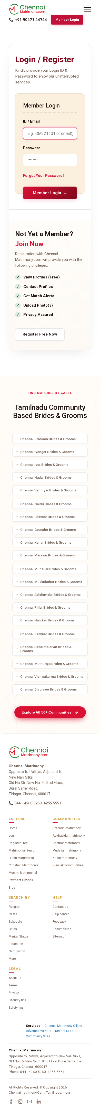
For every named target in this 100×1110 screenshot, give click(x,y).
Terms (13, 985)
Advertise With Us (38, 1031)
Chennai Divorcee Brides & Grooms (48, 689)
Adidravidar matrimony (69, 835)
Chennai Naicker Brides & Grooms (47, 620)
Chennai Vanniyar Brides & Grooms (48, 490)
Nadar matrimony (65, 858)
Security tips (17, 1000)
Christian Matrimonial (24, 865)
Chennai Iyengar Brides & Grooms (47, 452)
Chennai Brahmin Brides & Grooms (48, 439)
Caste (13, 914)
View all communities (68, 865)
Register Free (18, 843)
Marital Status (18, 936)
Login (12, 835)
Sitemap (58, 936)
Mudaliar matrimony (67, 850)
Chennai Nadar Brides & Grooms (46, 477)
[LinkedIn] (38, 1101)
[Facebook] (11, 1101)
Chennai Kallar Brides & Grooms (45, 542)
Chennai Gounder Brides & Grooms (48, 529)
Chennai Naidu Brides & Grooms (46, 504)
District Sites (64, 1031)
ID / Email (31, 121)
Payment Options (21, 880)
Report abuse (62, 929)
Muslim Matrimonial (23, 873)
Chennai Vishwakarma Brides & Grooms (51, 676)
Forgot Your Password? (44, 176)
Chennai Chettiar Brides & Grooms (47, 517)
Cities (13, 929)
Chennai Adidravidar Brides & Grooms (50, 594)
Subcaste (15, 921)
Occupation (17, 951)
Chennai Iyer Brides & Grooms (44, 464)
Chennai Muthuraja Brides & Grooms (49, 664)
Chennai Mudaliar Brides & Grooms (48, 569)
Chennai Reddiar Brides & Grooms (47, 634)
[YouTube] (29, 1101)
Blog (12, 887)
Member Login (67, 19)
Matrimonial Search (22, 850)
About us (15, 978)
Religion (14, 907)
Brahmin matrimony (67, 828)
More (12, 959)
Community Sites (38, 1036)
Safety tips (16, 1007)
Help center (61, 914)
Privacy (14, 993)
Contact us (60, 907)
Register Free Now (40, 334)
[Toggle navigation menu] (87, 9)
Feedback (59, 921)
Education (16, 944)
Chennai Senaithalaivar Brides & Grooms (46, 649)
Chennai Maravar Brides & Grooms (47, 555)
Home (13, 828)
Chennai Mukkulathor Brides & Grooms (51, 582)
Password (32, 148)
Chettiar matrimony (66, 843)
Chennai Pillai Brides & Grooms (45, 607)
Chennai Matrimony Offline (63, 1026)
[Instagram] (20, 1101)
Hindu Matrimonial (22, 858)
